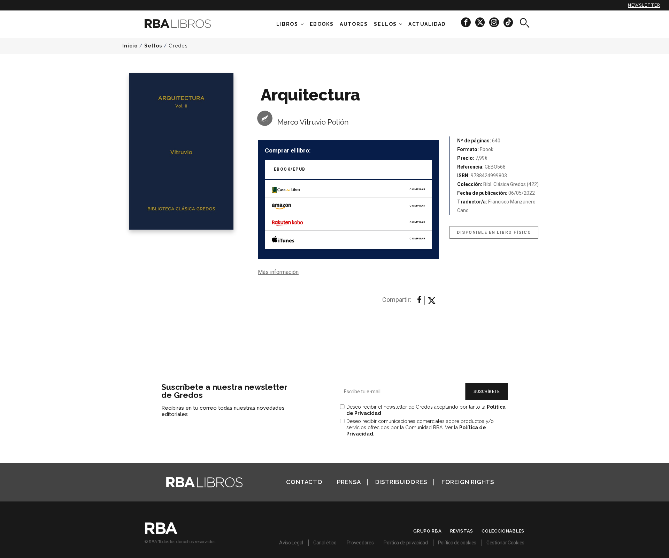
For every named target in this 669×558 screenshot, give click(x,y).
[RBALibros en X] (480, 22)
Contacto (304, 481)
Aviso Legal (291, 542)
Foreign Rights (467, 481)
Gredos (178, 46)
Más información (278, 272)
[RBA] (161, 532)
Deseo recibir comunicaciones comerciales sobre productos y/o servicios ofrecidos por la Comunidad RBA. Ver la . (420, 427)
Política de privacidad (406, 542)
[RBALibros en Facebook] (466, 22)
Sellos (385, 24)
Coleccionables (503, 531)
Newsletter (644, 5)
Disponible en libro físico (494, 232)
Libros (287, 24)
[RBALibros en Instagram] (494, 22)
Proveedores (360, 542)
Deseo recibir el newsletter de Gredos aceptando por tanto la (426, 410)
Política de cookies (457, 542)
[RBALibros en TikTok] (508, 22)
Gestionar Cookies (505, 542)
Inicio (130, 46)
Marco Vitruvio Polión (313, 122)
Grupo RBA (427, 531)
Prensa (349, 481)
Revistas (462, 531)
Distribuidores (401, 481)
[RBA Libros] (188, 23)
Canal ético (325, 542)
